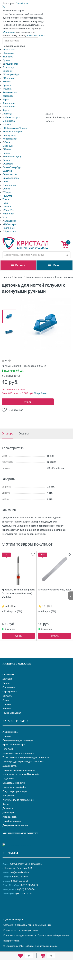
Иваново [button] (9, 78)
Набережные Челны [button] (15, 128)
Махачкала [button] (9, 120)
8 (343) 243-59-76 (25, 889)
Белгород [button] (8, 56)
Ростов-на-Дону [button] (12, 156)
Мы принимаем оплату (20, 833)
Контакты (10, 853)
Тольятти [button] (8, 195)
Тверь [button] (7, 192)
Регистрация (63, 117)
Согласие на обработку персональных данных (27, 925)
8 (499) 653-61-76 (19, 881)
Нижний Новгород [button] (12, 131)
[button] (22, 3)
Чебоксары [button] (10, 224)
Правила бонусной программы (53, 935)
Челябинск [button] (8, 227)
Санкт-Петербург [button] (12, 167)
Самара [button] (8, 163)
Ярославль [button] (10, 231)
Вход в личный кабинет (49, 117)
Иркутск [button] (7, 85)
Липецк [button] (8, 113)
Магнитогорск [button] (12, 117)
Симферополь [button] (11, 178)
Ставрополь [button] (9, 185)
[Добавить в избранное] (33, 554)
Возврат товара (11, 940)
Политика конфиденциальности (19, 935)
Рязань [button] (6, 160)
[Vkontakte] (6, 905)
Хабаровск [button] (10, 220)
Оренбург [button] (8, 145)
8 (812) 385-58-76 (29, 885)
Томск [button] (6, 199)
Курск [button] (6, 110)
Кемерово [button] (8, 95)
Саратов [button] (7, 170)
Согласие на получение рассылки (20, 930)
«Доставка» (9, 32)
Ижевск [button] (7, 81)
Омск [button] (7, 142)
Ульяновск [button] (8, 213)
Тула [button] (5, 203)
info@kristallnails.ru (19, 872)
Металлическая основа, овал (54, 589)
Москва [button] (7, 124)
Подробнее (40, 393)
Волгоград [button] (8, 67)
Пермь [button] (6, 153)
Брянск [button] (6, 60)
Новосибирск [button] (10, 138)
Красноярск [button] (9, 106)
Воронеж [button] (7, 70)
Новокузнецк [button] (9, 135)
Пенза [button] (7, 149)
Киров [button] (6, 99)
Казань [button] (8, 88)
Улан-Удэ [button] (9, 210)
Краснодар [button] (9, 103)
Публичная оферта (13, 919)
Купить (27, 401)
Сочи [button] (5, 181)
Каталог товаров (15, 721)
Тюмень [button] (7, 206)
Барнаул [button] (9, 53)
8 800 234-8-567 (36, 35)
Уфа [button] (5, 217)
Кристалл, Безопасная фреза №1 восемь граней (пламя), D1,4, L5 (18, 593)
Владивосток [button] (11, 63)
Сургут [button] (6, 188)
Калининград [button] (10, 92)
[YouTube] (14, 905)
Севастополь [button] (10, 174)
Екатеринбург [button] (11, 74)
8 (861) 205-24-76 (23, 893)
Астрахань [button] (10, 49)
